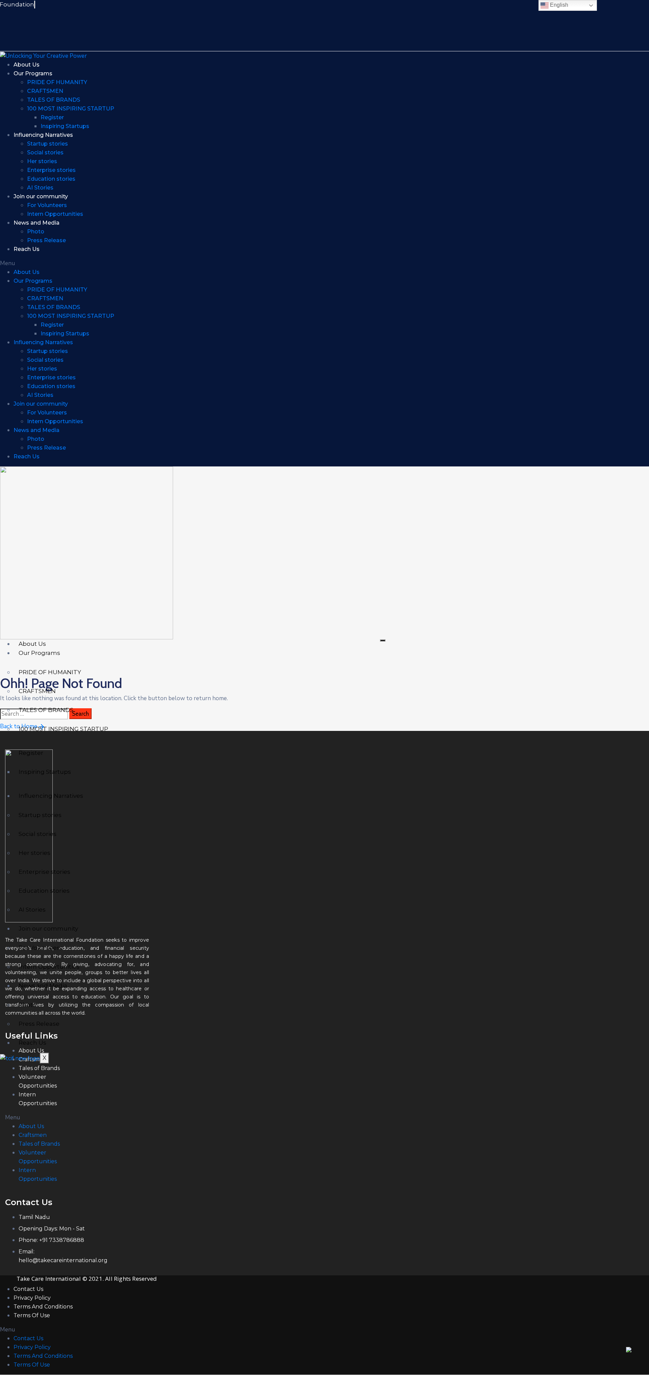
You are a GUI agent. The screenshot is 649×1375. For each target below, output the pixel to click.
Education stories (51, 179)
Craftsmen (33, 1135)
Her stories (42, 161)
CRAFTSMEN (45, 91)
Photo (35, 231)
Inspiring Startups (65, 126)
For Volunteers (47, 205)
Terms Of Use (32, 1315)
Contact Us (28, 1289)
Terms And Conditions (43, 1306)
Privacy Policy (32, 1298)
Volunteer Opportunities (38, 1081)
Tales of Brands (39, 1068)
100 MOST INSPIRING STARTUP (70, 108)
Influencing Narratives (43, 135)
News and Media (36, 223)
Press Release (46, 240)
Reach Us (27, 249)
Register (52, 117)
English (558, 5)
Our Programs (33, 73)
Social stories (45, 152)
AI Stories (40, 187)
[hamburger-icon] (382, 640)
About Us (27, 64)
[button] (259, 263)
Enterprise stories (51, 170)
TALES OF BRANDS (53, 100)
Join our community (41, 196)
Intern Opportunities (55, 214)
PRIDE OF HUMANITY (57, 82)
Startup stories (47, 144)
